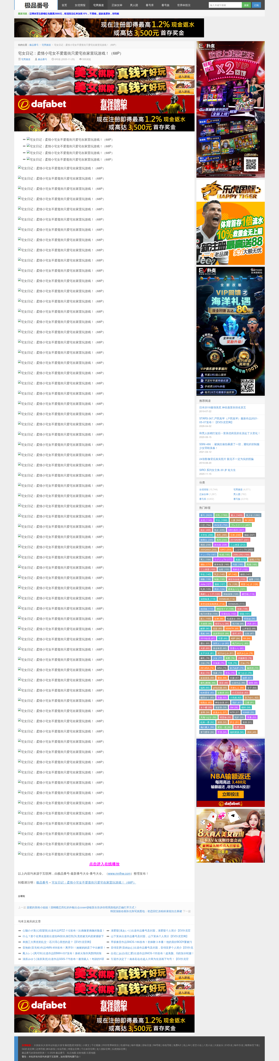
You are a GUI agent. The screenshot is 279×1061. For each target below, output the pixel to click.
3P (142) (232, 574)
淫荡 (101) (245, 613)
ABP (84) (235, 638)
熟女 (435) (219, 529)
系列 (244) (222, 539)
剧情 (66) (253, 682)
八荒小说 (207, 1045)
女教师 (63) (223, 692)
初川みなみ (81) (226, 653)
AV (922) (249, 520)
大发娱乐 (218, 1045)
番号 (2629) (206, 515)
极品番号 (36, 5)
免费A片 (177, 1045)
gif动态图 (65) (220, 687)
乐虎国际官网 (118, 1048)
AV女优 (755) (221, 525)
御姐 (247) (249, 534)
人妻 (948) (236, 520)
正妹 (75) (245, 663)
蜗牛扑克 (238, 1045)
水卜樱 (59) (206, 707)
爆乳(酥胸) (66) (208, 682)
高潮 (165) (252, 564)
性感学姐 (125, 1045)
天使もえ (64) (237, 687)
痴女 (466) (205, 529)
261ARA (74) (207, 667)
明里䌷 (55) (225, 717)
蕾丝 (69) (222, 677)
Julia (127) (205, 584)
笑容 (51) (247, 722)
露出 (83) (205, 643)
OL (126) (233, 584)
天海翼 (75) (219, 663)
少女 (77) (217, 658)
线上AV (187, 1045)
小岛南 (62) (236, 697)
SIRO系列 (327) (236, 529)
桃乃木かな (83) (240, 643)
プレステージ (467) (241, 525)
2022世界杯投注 (110, 1045)
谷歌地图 (81, 1052)
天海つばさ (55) (208, 717)
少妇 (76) (205, 663)
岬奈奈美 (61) (222, 702)
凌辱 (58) (205, 712)
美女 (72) (205, 672)
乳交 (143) (219, 574)
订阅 (256, 5)
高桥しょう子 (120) (210, 594)
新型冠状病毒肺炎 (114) (212, 603)
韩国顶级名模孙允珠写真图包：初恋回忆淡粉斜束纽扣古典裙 (146, 911)
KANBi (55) (248, 712)
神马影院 (50, 1048)
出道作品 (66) (238, 682)
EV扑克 (228, 1045)
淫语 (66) (223, 682)
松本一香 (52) (207, 722)
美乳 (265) (222, 534)
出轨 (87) (249, 633)
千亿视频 (95, 1045)
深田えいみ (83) (221, 643)
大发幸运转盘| (50, 1045)
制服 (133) (219, 579)
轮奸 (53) (239, 717)
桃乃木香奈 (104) (209, 613)
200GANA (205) (208, 549)
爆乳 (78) (205, 658)
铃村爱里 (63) (207, 692)
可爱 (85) (223, 638)
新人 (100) (205, 618)
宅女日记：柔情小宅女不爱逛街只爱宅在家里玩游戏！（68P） (70, 53)
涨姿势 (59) (221, 707)
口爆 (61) (249, 702)
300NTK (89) (232, 628)
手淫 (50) (222, 732)
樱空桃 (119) (248, 594)
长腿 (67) (234, 677)
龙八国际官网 (103, 1048)
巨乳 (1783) (222, 515)
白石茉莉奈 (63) (240, 692)
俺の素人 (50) (207, 727)
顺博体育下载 (252, 1045)
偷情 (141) (245, 574)
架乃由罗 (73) (237, 667)
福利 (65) (205, 687)
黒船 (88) (205, 633)
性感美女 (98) (234, 618)
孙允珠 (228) (220, 544)
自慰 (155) (224, 569)
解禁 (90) (205, 628)
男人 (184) (205, 559)
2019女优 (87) (207, 638)
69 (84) (247, 638)
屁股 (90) (217, 628)
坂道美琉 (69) (207, 677)
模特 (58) (246, 707)
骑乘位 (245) (206, 539)
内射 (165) (238, 564)
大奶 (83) (205, 648)
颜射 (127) (220, 584)
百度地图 (90, 1052)
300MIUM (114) (227, 598)
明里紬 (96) (249, 618)
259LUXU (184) (241, 554)
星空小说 (197, 1045)
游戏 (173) (254, 559)
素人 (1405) (237, 515)
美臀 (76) (230, 658)
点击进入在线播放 (104, 863)
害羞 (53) (251, 717)
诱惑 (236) (205, 544)
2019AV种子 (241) (239, 539)
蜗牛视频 (135, 1045)
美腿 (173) (241, 559)
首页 (64, 5)
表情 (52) (222, 722)
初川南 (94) (238, 623)
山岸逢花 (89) (249, 628)
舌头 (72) (230, 672)
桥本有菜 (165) (221, 564)
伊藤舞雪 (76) (245, 658)
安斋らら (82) (237, 648)
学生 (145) (205, 574)
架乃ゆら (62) (252, 697)
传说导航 (61, 1048)
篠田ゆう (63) (207, 697)
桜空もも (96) (222, 623)
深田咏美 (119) (208, 598)
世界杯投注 (184, 5)
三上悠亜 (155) (208, 569)
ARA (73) (222, 667)
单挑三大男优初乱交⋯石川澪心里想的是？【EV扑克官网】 (57, 942)
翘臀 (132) (254, 579)
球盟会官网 (73, 1048)
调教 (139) (205, 579)
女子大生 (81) (207, 653)
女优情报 (80, 5)
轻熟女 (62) (206, 702)
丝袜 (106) (242, 608)
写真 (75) (232, 663)
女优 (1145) (206, 520)
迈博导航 (40, 1048)
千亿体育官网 (88, 1048)
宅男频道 (98, 5)
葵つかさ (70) (245, 672)
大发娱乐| (38, 1045)
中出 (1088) (222, 520)
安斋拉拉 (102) (228, 613)
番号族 (165, 5)
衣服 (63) (222, 697)
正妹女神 (117, 5)
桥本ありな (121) (237, 589)
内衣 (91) (251, 623)
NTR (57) (235, 712)
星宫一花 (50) (224, 727)
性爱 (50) (239, 727)
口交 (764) (205, 525)
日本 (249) (235, 534)
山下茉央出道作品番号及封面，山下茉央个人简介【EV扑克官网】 (150, 936)
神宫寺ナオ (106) (225, 608)
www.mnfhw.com (119, 873)
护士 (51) (234, 722)
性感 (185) (224, 554)
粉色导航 (167, 1045)
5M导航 (157, 1045)
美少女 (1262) (253, 515)
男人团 (134, 5)
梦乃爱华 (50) (207, 732)
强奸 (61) (237, 702)
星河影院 (76, 1045)
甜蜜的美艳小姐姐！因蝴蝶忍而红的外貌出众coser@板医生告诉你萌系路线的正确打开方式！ (82, 907)
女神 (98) (219, 618)
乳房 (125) (205, 589)
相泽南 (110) (206, 608)
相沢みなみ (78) (245, 653)
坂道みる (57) (220, 712)
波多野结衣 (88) (221, 633)
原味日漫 (146, 1045)
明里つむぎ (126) (249, 584)
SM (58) (234, 707)
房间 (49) (251, 732)
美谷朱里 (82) (220, 648)
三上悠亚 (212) (238, 544)
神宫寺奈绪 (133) (237, 579)
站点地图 (71, 1052)
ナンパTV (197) (208, 554)
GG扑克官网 (28, 1048)
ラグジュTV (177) (223, 559)
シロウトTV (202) (244, 549)
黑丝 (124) (219, 589)
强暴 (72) (217, 672)
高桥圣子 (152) (240, 569)
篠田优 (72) (253, 667)
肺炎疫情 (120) (231, 594)
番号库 (150, 5)
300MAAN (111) (236, 603)
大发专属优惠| (65, 1045)
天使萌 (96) (206, 623)
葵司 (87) (237, 633)
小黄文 (86, 1045)
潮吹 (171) (205, 564)
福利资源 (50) (237, 732)
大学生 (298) (206, 534)
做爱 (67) (247, 677)
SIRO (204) (226, 549)
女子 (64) (252, 687)
